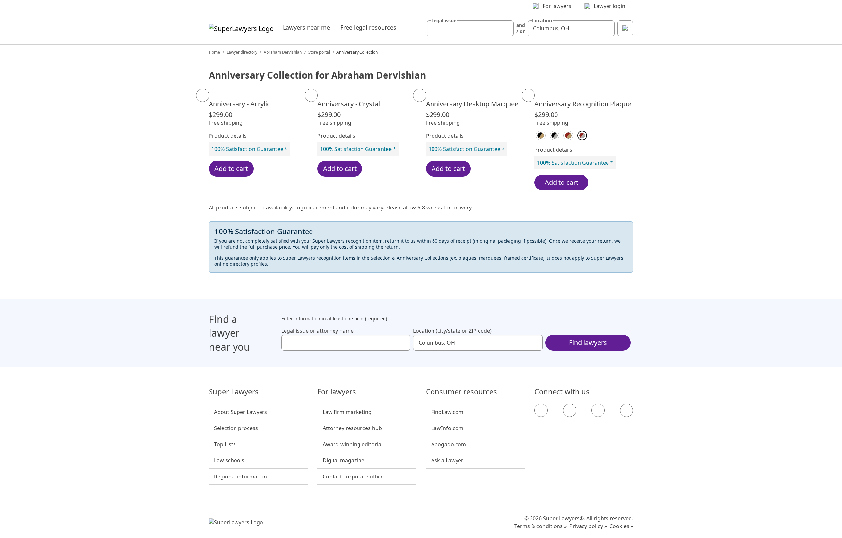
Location (542, 21)
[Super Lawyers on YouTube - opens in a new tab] (598, 410)
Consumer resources (461, 391)
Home (214, 52)
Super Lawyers (234, 391)
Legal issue (443, 21)
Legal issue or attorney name (317, 330)
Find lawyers (588, 342)
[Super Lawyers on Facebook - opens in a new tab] (541, 410)
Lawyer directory (242, 52)
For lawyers (336, 391)
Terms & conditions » (540, 526)
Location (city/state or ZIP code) (452, 330)
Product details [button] (228, 135)
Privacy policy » (588, 526)
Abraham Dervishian (283, 52)
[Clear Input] (506, 28)
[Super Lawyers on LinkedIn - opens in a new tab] (626, 410)
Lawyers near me (306, 27)
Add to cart (231, 168)
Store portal (319, 52)
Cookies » (621, 526)
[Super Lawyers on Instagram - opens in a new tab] (569, 410)
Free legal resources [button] (368, 27)
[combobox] (470, 28)
